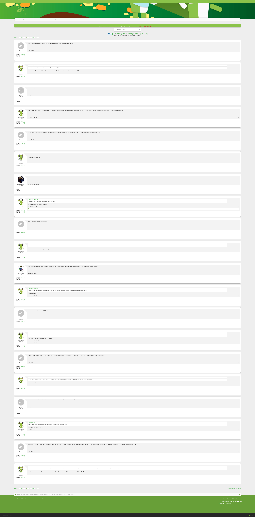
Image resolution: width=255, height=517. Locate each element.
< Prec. (20, 37)
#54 (238, 342)
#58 (238, 429)
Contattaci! (19, 498)
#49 (238, 228)
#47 (238, 184)
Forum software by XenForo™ (231, 498)
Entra (252, 515)
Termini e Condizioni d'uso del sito (32, 498)
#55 (238, 362)
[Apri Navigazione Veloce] (239, 494)
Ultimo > (37, 37)
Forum (11, 515)
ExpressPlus (228, 503)
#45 (238, 139)
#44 (238, 117)
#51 (238, 273)
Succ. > (33, 37)
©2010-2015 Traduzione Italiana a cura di (231, 501)
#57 (238, 407)
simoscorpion (133, 35)
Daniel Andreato (30, 273)
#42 (238, 72)
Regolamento (5, 515)
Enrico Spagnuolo (31, 184)
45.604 (24, 77)
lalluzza (29, 50)
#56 (238, 384)
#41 (238, 50)
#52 (238, 295)
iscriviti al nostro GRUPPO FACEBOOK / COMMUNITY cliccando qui (144, 26)
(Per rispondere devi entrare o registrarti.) (233, 488)
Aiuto (23, 498)
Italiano (15, 498)
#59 (238, 451)
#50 (238, 251)
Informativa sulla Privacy (44, 498)
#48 (238, 206)
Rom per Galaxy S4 (123, 35)
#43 (238, 95)
